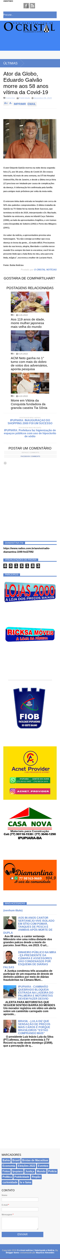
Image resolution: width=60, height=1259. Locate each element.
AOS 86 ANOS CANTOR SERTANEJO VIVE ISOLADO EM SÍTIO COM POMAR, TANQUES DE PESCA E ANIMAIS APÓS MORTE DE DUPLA (28, 925)
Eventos (43, 1165)
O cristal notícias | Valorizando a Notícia (35, 1250)
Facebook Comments (30, 456)
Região (36, 1176)
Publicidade (24, 98)
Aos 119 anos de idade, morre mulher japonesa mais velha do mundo (28, 323)
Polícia (52, 1171)
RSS (32, 5)
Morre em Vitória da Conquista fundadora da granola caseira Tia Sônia (29, 404)
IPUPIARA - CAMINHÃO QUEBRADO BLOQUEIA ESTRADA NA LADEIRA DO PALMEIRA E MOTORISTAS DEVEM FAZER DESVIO (35, 992)
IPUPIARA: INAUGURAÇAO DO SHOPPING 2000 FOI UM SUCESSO (30, 422)
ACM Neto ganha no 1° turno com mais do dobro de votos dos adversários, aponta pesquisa (29, 363)
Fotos (6, 1171)
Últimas (10, 63)
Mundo (41, 1171)
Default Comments (30, 452)
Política (7, 1176)
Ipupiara (17, 1171)
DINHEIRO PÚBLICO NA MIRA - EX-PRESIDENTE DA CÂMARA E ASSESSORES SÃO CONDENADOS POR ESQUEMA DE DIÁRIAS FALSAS (29, 960)
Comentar (10, 98)
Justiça (29, 1171)
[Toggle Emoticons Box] (5, 463)
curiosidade (10, 1182)
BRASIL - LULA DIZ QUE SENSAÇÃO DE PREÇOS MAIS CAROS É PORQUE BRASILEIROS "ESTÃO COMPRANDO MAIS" (34, 1027)
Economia (8, 1165)
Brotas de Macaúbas (35, 1160)
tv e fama (25, 1182)
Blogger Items (12, 1252)
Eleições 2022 (26, 1165)
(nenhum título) (12, 910)
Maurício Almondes (45, 1252)
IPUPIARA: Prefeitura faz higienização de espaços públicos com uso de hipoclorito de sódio (30, 433)
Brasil (16, 1160)
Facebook (26, 5)
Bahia (6, 1160)
